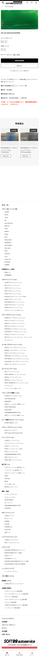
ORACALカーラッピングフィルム (13, 380)
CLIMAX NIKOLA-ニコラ (11, 422)
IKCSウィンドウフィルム (11, 451)
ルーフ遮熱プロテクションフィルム (13, 419)
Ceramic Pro (8, 259)
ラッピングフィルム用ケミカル (13, 388)
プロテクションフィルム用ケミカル (14, 310)
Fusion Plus (8, 529)
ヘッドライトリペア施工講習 (12, 608)
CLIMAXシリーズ (9, 515)
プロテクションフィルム (9, 279)
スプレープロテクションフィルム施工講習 (16, 599)
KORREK (7, 265)
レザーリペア (6, 547)
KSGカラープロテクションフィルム (14, 320)
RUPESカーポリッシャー (11, 487)
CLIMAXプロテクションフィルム (13, 282)
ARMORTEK (8, 242)
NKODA (7, 231)
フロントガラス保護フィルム (11, 393)
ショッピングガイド (8, 618)
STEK (6, 228)
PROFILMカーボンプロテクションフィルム (16, 356)
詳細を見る (6, 156)
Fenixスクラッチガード (11, 430)
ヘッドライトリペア (8, 568)
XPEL (6, 251)
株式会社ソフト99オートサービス (14, 2)
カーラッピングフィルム (9, 368)
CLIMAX (7, 212)
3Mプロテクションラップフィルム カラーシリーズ (18, 337)
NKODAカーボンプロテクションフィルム (15, 350)
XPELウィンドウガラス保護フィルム (14, 415)
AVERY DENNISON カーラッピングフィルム (16, 383)
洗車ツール (7, 532)
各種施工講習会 (6, 588)
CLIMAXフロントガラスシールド (13, 395)
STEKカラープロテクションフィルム (14, 334)
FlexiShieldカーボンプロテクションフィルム (16, 361)
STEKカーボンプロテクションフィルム (15, 364)
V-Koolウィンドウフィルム (12, 446)
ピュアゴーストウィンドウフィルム (14, 443)
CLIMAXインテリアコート (11, 540)
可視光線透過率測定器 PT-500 (12, 412)
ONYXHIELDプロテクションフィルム (14, 302)
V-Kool (6, 217)
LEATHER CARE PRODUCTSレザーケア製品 (17, 561)
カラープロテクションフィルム (11, 314)
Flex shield (7, 248)
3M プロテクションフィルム (12, 285)
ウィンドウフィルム (8, 437)
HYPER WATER (9, 500)
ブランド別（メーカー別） (10, 209)
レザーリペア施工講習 (10, 602)
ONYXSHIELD (8, 245)
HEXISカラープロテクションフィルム (15, 323)
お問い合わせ (6, 634)
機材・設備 (5, 491)
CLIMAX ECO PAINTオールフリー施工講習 (16, 605)
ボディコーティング (8, 512)
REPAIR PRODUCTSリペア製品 (13, 553)
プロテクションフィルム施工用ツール (15, 467)
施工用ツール (6, 464)
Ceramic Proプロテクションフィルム (14, 304)
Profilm (6, 234)
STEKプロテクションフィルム (13, 288)
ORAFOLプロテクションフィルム (13, 307)
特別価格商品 (8, 275)
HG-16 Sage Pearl (25, 152)
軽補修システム (6, 580)
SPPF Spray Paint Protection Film (14, 433)
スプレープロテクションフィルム (12, 427)
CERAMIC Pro (8, 527)
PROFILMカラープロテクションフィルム (15, 329)
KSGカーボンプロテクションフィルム (15, 353)
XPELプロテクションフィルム (13, 291)
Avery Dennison (9, 223)
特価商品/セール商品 (8, 269)
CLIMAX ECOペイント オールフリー (14, 583)
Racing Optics (8, 239)
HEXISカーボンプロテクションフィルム (15, 347)
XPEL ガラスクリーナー (11, 457)
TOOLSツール (8, 555)
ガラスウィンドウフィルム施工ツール (15, 473)
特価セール (7, 272)
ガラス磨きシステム (8, 576)
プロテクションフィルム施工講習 (13, 591)
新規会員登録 (19, 60)
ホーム (2, 6)
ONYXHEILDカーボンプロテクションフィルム (17, 358)
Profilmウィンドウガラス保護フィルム (15, 404)
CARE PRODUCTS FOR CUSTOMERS (15, 564)
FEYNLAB (7, 262)
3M (5, 220)
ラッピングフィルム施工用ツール (13, 470)
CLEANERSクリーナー (11, 558)
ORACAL (7, 226)
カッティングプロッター (11, 494)
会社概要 (4, 631)
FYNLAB (7, 524)
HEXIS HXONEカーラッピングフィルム (15, 374)
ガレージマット (9, 502)
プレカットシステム (10, 497)
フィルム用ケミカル (10, 484)
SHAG (6, 476)
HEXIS (6, 214)
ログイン (19, 66)
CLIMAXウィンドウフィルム (12, 440)
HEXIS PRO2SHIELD (10, 407)
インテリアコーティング (9, 537)
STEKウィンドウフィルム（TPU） (14, 449)
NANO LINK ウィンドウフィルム (13, 460)
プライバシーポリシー (8, 625)
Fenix (6, 237)
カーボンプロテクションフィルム (12, 344)
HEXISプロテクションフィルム (13, 293)
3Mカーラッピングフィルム (12, 371)
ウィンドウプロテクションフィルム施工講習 (16, 594)
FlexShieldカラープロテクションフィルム (16, 331)
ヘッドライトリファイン (11, 571)
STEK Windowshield (10, 398)
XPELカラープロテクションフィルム (14, 326)
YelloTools (7, 478)
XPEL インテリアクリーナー (12, 542)
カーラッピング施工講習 (11, 596)
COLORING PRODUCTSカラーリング (15, 550)
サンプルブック (9, 340)
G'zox (6, 256)
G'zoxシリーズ (8, 518)
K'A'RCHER (8, 508)
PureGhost (7, 253)
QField (6, 481)
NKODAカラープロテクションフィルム (15, 318)
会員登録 (4, 621)
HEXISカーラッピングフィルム (13, 377)
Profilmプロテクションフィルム (13, 299)
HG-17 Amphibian (5, 152)
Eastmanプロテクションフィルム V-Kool (15, 296)
